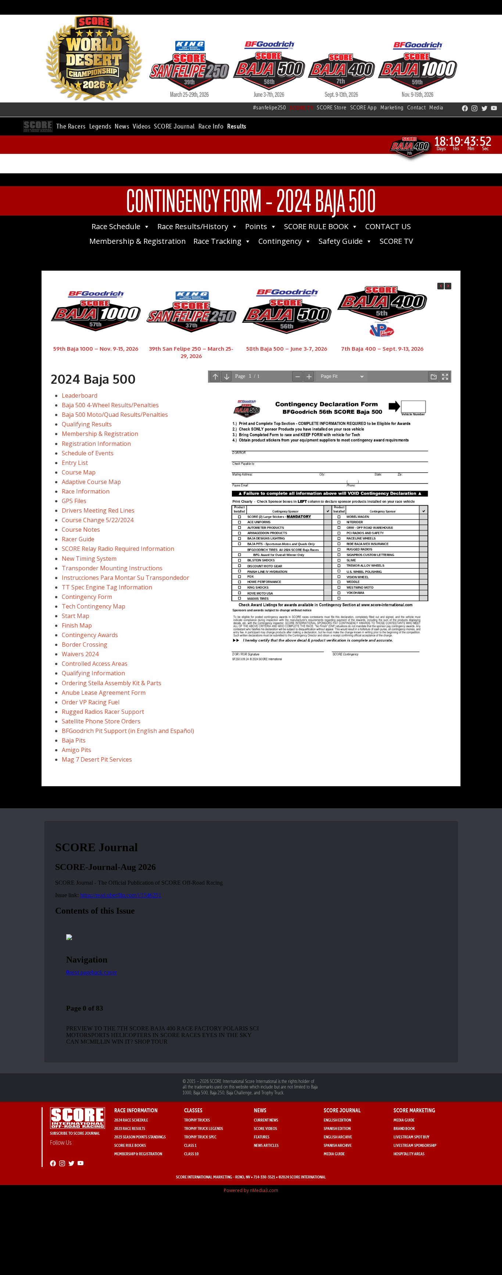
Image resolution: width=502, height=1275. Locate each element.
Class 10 (191, 1153)
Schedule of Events (88, 453)
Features (261, 1136)
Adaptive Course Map (91, 482)
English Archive (338, 1136)
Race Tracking (217, 241)
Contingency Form (87, 597)
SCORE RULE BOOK (316, 226)
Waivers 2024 (80, 654)
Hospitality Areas (409, 1153)
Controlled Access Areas (95, 664)
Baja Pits (74, 740)
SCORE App (363, 107)
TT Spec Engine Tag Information (107, 587)
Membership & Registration (137, 241)
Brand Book (404, 1128)
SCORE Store (332, 107)
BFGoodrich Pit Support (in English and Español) (128, 731)
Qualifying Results (87, 424)
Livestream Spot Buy (411, 1136)
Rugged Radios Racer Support (103, 712)
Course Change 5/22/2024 (97, 520)
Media (436, 107)
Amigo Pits (76, 750)
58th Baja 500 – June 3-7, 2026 (286, 348)
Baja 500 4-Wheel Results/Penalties (110, 405)
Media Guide (334, 1153)
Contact (416, 107)
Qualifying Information (93, 673)
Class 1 (190, 1145)
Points (256, 226)
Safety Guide (341, 241)
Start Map (75, 616)
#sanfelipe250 (269, 107)
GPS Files (74, 501)
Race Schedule (116, 226)
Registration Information (96, 444)
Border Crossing (84, 644)
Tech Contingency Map (93, 606)
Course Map (79, 472)
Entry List (75, 463)
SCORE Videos (265, 1128)
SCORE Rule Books (130, 1145)
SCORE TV (396, 241)
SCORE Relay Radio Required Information (118, 549)
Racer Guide (78, 539)
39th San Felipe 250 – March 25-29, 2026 (191, 352)
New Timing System (89, 559)
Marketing (392, 107)
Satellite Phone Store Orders (101, 721)
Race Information (86, 491)
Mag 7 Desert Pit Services (97, 759)
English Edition (337, 1120)
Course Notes (81, 529)
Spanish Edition (337, 1128)
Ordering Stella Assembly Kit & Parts (111, 683)
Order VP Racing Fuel (90, 702)
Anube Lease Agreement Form (104, 693)
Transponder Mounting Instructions (112, 568)
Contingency (280, 241)
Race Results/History (192, 226)
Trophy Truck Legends (203, 1128)
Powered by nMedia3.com (251, 1190)
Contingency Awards (90, 635)
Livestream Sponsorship (415, 1145)
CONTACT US (388, 226)
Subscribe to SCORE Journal (75, 1133)
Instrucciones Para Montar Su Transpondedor (125, 578)
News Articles (266, 1145)
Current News (266, 1120)
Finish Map (77, 625)
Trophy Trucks (197, 1120)
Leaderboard (79, 395)
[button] (70, 125)
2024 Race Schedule (131, 1120)
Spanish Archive (338, 1145)
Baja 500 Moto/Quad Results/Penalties (115, 415)
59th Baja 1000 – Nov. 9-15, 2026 (95, 348)
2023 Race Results (129, 1128)
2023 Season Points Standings (140, 1136)
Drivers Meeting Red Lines (98, 510)
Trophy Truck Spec (200, 1136)
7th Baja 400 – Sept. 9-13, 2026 (382, 348)
